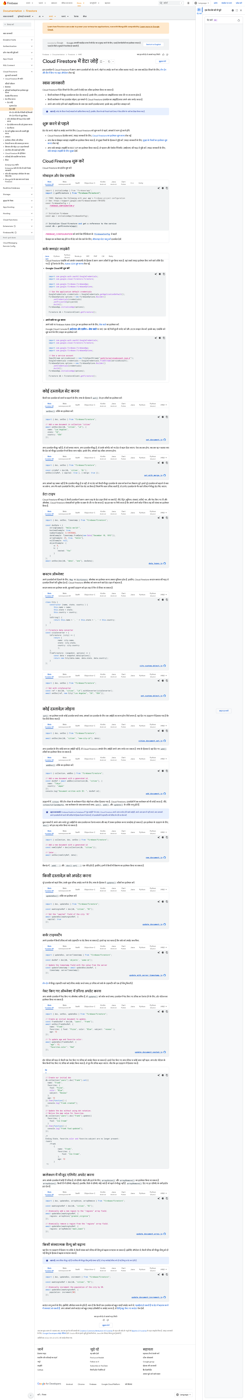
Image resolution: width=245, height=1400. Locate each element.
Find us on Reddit (97, 1357)
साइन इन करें (223, 711)
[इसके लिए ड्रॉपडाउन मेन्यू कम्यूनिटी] (99, 3)
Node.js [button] (78, 256)
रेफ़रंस (76, 16)
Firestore (31, 11)
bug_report (232, 10)
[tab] (49, 183)
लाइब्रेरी (39, 1366)
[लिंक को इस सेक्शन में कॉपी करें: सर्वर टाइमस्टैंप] (64, 935)
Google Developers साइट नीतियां (54, 1333)
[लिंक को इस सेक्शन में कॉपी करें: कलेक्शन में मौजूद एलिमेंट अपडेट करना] (96, 1175)
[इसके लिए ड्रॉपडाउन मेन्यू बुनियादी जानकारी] (33, 16)
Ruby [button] (111, 256)
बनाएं (28, 3)
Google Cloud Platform (110, 1384)
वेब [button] (46, 1070)
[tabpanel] (106, 213)
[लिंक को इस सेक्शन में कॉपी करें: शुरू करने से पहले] (71, 124)
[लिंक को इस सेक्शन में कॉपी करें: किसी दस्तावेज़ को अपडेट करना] (93, 876)
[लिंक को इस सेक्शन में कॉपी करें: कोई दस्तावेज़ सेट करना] (81, 391)
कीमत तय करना (67, 3)
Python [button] (57, 256)
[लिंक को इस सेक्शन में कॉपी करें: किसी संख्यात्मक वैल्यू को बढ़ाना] (87, 1244)
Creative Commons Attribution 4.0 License (96, 1331)
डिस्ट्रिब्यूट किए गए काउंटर (127, 1308)
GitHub (40, 1370)
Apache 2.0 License (139, 1331)
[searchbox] (17, 25)
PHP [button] (95, 256)
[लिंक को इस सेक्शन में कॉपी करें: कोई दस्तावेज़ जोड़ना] (77, 709)
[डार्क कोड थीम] (163, 188)
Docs (79, 3)
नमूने (38, 1362)
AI (40, 16)
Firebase (45, 54)
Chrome (81, 1384)
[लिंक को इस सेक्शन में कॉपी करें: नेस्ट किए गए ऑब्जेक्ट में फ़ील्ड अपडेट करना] (103, 991)
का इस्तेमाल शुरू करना (108, 136)
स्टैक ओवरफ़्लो (148, 1357)
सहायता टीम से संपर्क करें (151, 1353)
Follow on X (94, 1362)
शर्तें (38, 1395)
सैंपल (85, 16)
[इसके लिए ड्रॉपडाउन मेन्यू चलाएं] (46, 3)
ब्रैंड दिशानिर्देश (147, 1370)
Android (69, 1384)
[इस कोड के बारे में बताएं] (159, 188)
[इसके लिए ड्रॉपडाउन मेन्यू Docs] (84, 3)
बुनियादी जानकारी (24, 16)
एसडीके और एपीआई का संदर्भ (47, 1357)
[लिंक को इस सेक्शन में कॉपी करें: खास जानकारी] (67, 83)
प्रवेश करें (239, 3)
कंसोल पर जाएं (227, 3)
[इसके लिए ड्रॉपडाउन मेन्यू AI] (44, 16)
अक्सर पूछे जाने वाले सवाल (151, 1374)
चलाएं (41, 3)
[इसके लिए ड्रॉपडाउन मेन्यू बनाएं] (33, 3)
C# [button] (103, 256)
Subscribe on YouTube (99, 1366)
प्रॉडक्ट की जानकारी (149, 1366)
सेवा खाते (102, 324)
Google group (148, 1362)
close (240, 10)
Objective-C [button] (89, 405)
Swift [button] (77, 405)
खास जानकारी (8, 16)
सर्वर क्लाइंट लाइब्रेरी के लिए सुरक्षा (61, 151)
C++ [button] (132, 183)
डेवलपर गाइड (41, 1353)
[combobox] (171, 3)
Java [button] (47, 256)
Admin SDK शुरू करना (74, 264)
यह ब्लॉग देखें (94, 1353)
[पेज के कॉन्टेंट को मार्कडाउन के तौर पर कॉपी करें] (109, 61)
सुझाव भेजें (162, 61)
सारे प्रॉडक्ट (128, 1384)
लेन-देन (45, 983)
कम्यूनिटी (93, 3)
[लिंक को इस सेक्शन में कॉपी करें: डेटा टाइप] (57, 494)
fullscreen (236, 10)
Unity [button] (141, 183)
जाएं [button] (87, 256)
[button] (15, 39)
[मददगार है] (163, 55)
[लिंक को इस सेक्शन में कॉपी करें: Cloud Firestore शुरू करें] (86, 161)
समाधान (54, 3)
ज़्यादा (162, 405)
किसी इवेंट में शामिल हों (97, 1370)
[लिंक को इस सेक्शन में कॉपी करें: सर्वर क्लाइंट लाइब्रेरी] (72, 249)
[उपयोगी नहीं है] (167, 55)
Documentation (12, 11)
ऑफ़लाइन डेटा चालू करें (101, 239)
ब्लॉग (215, 3)
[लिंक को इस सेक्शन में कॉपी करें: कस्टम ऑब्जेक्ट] (66, 574)
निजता (44, 1395)
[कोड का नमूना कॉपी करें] (167, 188)
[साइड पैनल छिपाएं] (30, 1395)
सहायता (107, 3)
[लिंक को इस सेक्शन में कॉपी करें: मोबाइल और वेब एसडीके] (77, 176)
